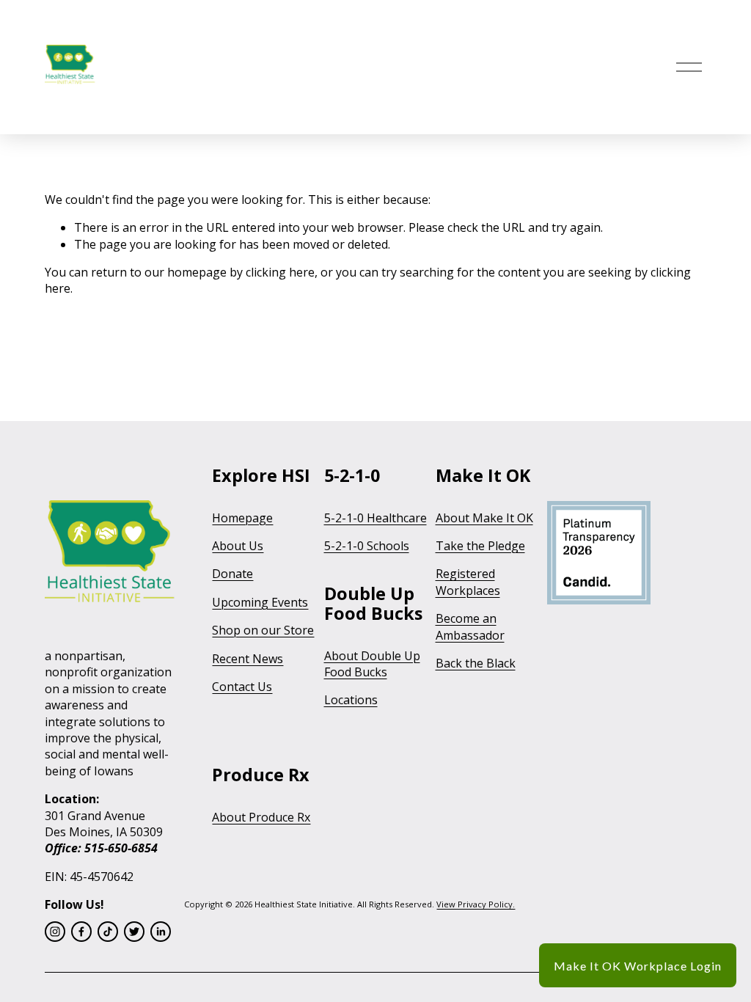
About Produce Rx (261, 817)
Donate (232, 574)
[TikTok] (108, 931)
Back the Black (476, 663)
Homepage (242, 518)
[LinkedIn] (160, 931)
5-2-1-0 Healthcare (375, 518)
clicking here (280, 272)
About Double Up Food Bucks (372, 664)
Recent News (247, 659)
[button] (637, 965)
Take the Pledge (480, 546)
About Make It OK (484, 518)
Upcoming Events (260, 602)
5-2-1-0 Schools (366, 546)
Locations (351, 700)
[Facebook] (81, 931)
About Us (237, 546)
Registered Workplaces (468, 582)
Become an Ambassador (470, 626)
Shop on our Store (263, 630)
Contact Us (242, 687)
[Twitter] (134, 931)
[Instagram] (55, 931)
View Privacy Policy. (475, 904)
